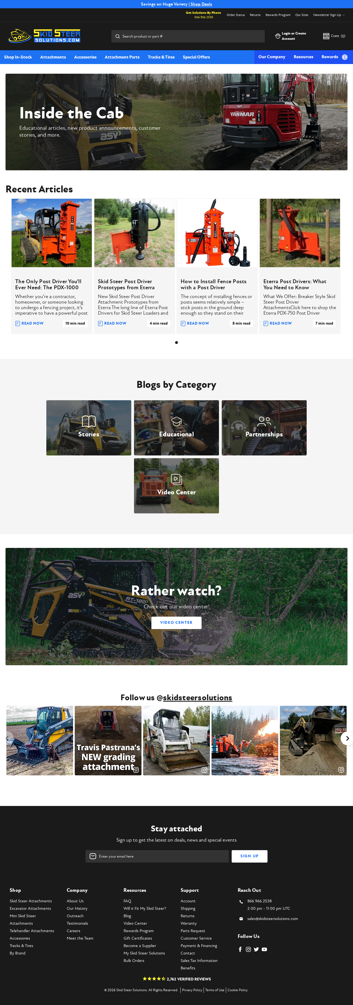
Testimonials (77, 923)
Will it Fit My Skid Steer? (145, 908)
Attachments (53, 57)
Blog (127, 916)
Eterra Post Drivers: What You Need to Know (294, 284)
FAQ (127, 901)
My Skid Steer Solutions (144, 953)
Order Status (236, 15)
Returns (255, 15)
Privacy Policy (192, 990)
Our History (77, 908)
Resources (303, 57)
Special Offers (196, 57)
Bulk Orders (134, 960)
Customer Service (196, 938)
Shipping (188, 908)
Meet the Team (80, 938)
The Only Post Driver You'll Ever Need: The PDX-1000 (48, 284)
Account (188, 901)
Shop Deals (201, 4)
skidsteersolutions (197, 698)
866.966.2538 (203, 17)
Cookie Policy (238, 990)
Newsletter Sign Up (327, 15)
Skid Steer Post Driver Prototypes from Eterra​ (126, 284)
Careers (73, 931)
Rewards (330, 57)
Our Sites (301, 15)
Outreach (75, 916)
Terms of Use (214, 990)
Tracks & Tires (161, 57)
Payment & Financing (199, 945)
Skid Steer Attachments (31, 901)
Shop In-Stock (18, 57)
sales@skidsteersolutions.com (272, 918)
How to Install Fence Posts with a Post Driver (214, 284)
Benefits (188, 968)
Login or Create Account (294, 36)
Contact (188, 953)
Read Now (33, 323)
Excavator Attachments (30, 908)
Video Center (176, 622)
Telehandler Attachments (32, 931)
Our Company (271, 57)
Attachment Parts (122, 57)
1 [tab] (176, 342)
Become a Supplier (140, 945)
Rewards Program (278, 15)
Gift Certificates (138, 938)
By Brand (17, 953)
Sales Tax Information (199, 960)
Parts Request (193, 931)
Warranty (189, 923)
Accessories (85, 57)
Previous (7, 738)
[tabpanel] (51, 266)
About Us (75, 901)
